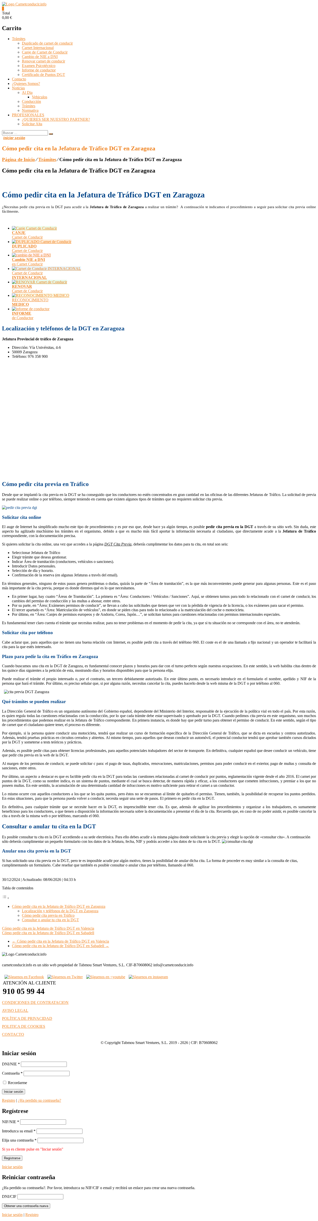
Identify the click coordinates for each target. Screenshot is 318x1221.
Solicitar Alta (32, 124)
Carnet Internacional (38, 48)
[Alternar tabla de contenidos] (5, 898)
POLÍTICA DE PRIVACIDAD (27, 1018)
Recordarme (17, 1083)
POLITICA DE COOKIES (23, 1026)
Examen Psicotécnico (38, 65)
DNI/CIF (9, 1196)
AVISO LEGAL (15, 1010)
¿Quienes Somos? (26, 83)
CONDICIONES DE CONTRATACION (35, 1002)
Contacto (19, 79)
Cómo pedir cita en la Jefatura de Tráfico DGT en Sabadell (48, 933)
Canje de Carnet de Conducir (45, 52)
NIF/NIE (10, 1122)
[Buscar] (51, 134)
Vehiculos (39, 97)
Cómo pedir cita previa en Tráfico (48, 915)
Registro (8, 1100)
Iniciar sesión (12, 1167)
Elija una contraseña (19, 1140)
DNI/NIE (11, 1064)
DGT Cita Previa (117, 544)
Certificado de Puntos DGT (43, 74)
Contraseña (12, 1073)
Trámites (18, 39)
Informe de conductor (39, 70)
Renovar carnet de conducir (43, 61)
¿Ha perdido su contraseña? (39, 1100)
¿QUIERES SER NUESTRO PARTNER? (56, 119)
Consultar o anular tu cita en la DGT (50, 920)
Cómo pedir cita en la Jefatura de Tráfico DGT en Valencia (48, 928)
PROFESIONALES (28, 115)
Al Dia (27, 92)
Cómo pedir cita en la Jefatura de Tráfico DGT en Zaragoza (58, 906)
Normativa (30, 110)
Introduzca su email (19, 1131)
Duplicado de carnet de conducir (47, 43)
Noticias (18, 88)
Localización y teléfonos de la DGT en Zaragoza (60, 911)
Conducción (31, 101)
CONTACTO (13, 1034)
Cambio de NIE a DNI (40, 57)
